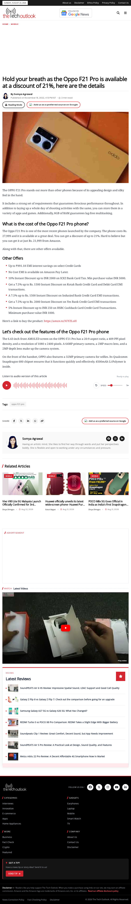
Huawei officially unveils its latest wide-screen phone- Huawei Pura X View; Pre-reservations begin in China (64, 503)
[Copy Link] (42, 421)
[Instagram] (115, 438)
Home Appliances (11, 823)
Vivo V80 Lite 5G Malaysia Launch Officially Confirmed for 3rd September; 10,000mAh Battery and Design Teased (21, 503)
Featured (7, 852)
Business (7, 837)
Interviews (7, 803)
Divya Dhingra (8, 509)
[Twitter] (99, 787)
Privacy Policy (108, 2)
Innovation (8, 808)
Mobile (14, 24)
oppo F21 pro (18, 404)
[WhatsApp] (35, 421)
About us (66, 2)
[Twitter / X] (21, 421)
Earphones (73, 803)
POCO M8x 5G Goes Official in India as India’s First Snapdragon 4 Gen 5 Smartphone (108, 503)
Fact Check (8, 842)
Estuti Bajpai (50, 509)
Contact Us (123, 2)
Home (5, 24)
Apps (5, 818)
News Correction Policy (13, 899)
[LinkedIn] (28, 421)
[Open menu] (125, 13)
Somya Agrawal (32, 439)
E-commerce (9, 813)
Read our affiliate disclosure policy (103, 891)
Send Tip (12, 873)
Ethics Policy (93, 2)
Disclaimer (79, 2)
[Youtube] (116, 787)
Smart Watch (74, 818)
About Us (72, 837)
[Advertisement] (65, 50)
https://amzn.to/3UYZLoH (60, 321)
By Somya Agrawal (21, 94)
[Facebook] (14, 421)
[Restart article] (96, 385)
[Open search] (118, 13)
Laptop (71, 808)
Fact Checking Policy (37, 899)
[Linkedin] (125, 787)
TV (68, 823)
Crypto (5, 847)
